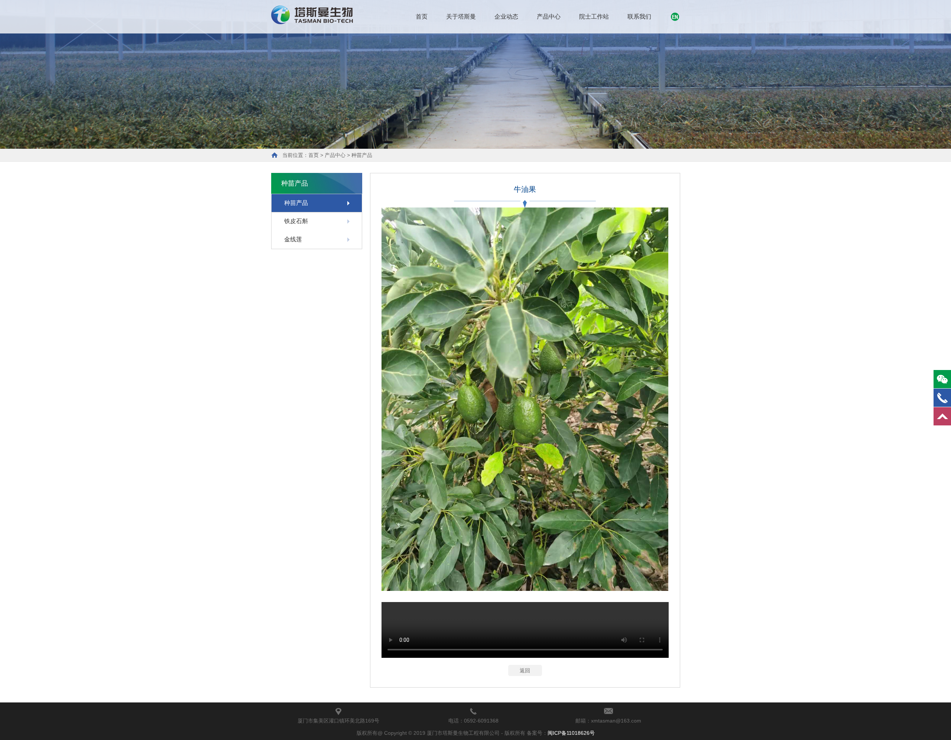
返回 (525, 670)
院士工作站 (594, 16)
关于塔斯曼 (461, 16)
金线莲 (293, 239)
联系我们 (639, 16)
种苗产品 (361, 155)
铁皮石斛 (296, 221)
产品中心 (549, 16)
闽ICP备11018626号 (571, 733)
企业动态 (506, 16)
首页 (422, 16)
